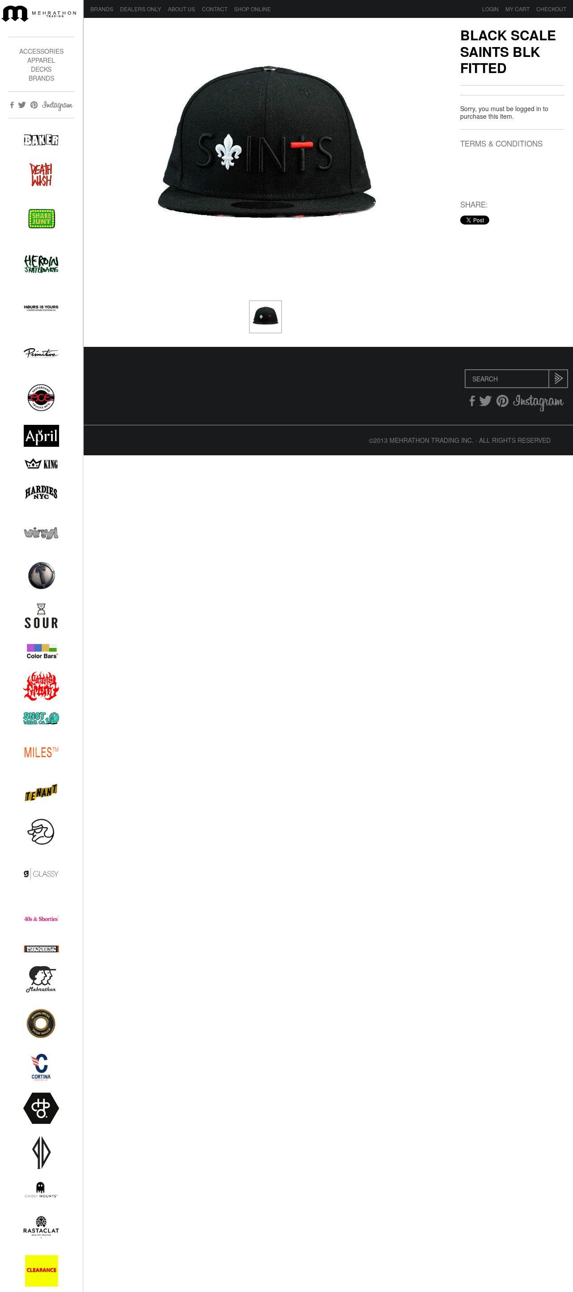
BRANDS (41, 77)
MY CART (517, 9)
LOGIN (490, 9)
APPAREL (41, 60)
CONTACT (214, 9)
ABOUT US (181, 9)
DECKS (41, 69)
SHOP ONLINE (252, 9)
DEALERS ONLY (140, 9)
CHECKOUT (551, 9)
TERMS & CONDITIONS (501, 143)
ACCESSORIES (41, 51)
